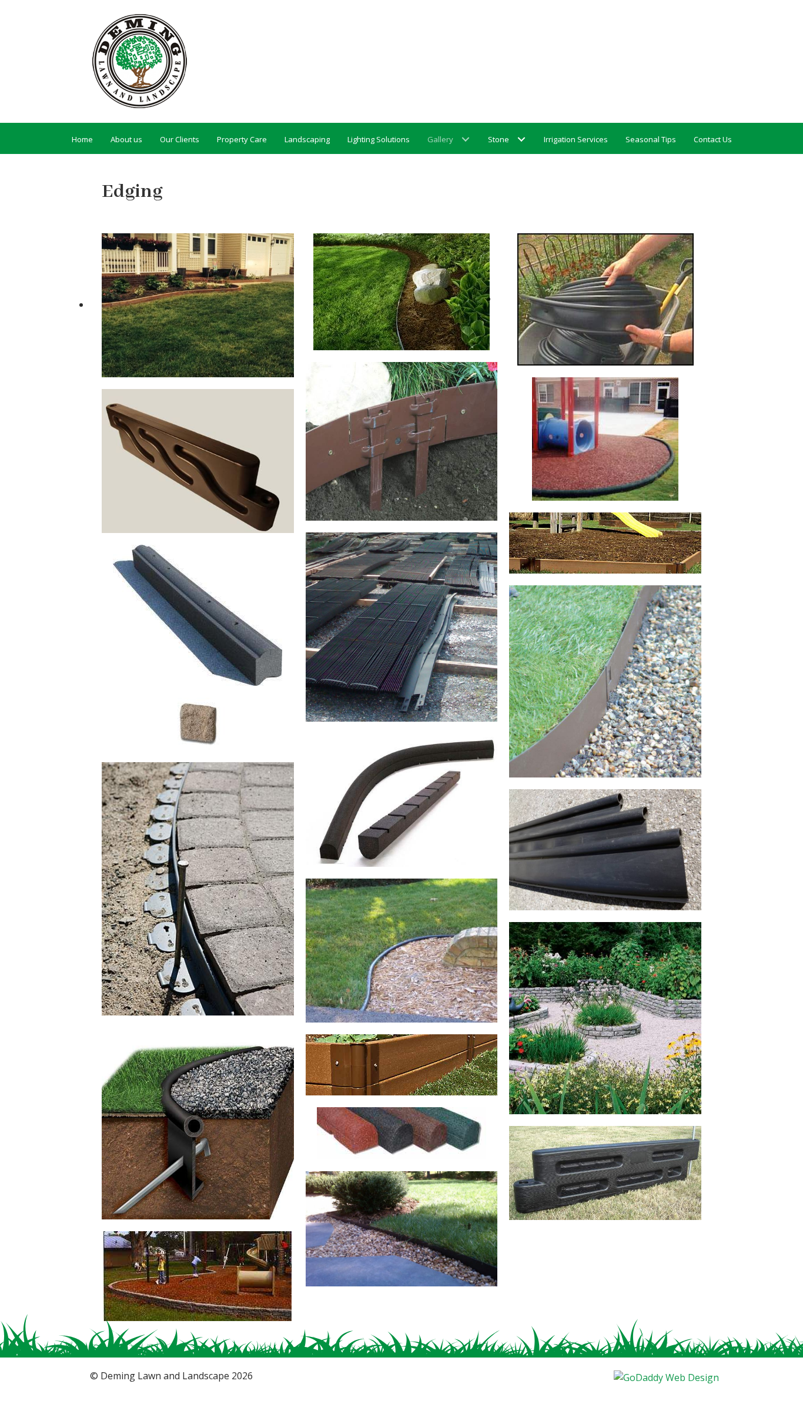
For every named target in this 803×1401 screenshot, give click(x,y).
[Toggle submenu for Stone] (521, 139)
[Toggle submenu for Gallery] (465, 139)
